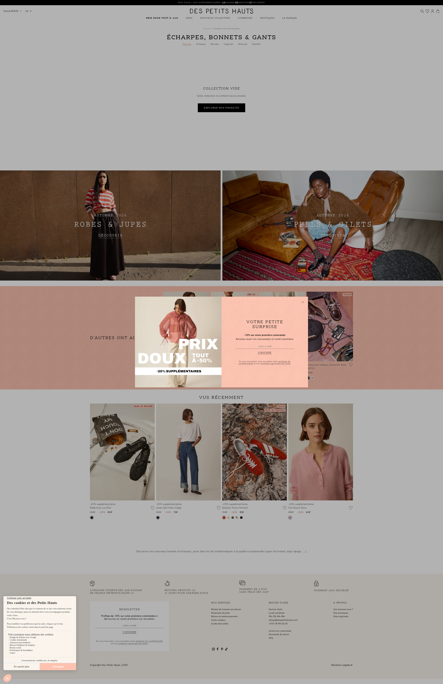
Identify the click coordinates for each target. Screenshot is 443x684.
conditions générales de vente (275, 363)
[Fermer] (302, 302)
